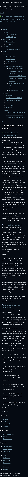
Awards (8, 64)
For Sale (5, 110)
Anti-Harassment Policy (13, 100)
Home (5, 30)
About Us (5, 93)
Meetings (5, 32)
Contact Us (9, 103)
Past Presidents (10, 105)
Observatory (9, 95)
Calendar (5, 47)
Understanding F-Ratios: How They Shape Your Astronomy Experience (17, 78)
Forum (5, 52)
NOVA (10, 88)
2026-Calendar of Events (13, 49)
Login (1, 121)
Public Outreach (11, 61)
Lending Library (10, 59)
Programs (6, 54)
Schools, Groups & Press (16, 69)
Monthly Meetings (11, 35)
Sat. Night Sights (11, 37)
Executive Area (10, 44)
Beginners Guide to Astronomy (15, 66)
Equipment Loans (8, 434)
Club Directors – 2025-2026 (14, 98)
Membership (6, 39)
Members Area (7, 437)
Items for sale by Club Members (15, 113)
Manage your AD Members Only (15, 117)
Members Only (10, 42)
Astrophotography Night (16, 91)
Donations (9, 108)
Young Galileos (10, 56)
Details (2, 13)
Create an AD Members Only (14, 115)
